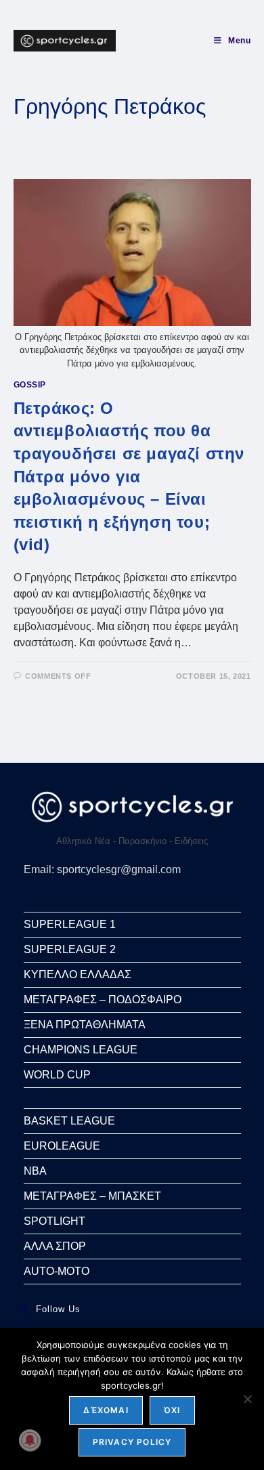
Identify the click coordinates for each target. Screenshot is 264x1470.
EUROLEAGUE (62, 1146)
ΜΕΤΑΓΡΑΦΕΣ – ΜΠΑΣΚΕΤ (92, 1196)
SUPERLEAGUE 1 (70, 924)
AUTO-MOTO (56, 1271)
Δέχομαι (105, 1410)
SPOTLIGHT (54, 1221)
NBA (35, 1171)
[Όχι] (247, 1399)
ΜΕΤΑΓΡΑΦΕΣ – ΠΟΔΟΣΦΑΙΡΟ (102, 999)
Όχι (172, 1410)
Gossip (30, 385)
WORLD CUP (57, 1074)
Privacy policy (132, 1442)
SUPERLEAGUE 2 (70, 949)
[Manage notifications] (30, 1440)
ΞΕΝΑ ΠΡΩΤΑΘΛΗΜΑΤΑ (85, 1024)
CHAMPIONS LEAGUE (80, 1049)
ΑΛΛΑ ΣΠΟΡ (55, 1246)
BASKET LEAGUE (69, 1121)
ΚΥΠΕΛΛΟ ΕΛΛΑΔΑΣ (77, 974)
